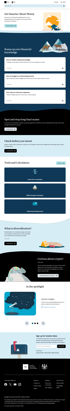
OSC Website (48, 388)
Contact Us (37, 383)
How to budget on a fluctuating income (20, 76)
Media (35, 388)
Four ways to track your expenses (18, 92)
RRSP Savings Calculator (35, 195)
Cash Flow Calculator (35, 179)
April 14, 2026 (48, 353)
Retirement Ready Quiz (35, 211)
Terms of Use (42, 403)
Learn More (9, 129)
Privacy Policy (60, 383)
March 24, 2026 (55, 353)
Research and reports (50, 307)
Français (56, 2)
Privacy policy (51, 403)
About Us (36, 380)
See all (60, 163)
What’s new (9, 26)
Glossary (47, 380)
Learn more (9, 151)
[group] (35, 323)
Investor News (37, 386)
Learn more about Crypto (47, 276)
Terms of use (59, 380)
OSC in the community (48, 384)
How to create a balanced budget (18, 60)
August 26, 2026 (40, 353)
